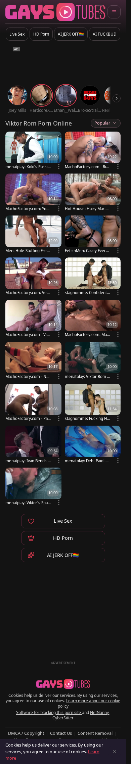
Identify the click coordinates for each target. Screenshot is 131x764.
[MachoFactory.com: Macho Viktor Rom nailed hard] (93, 319)
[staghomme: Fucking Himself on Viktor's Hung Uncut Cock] (93, 403)
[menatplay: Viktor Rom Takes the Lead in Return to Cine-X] (93, 361)
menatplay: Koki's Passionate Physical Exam (27, 166)
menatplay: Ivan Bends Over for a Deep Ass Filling (28, 461)
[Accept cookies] (114, 752)
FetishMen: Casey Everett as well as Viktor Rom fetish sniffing (88, 250)
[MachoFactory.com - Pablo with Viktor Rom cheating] (33, 403)
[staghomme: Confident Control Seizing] (93, 276)
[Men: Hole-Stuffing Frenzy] (33, 235)
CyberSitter (63, 718)
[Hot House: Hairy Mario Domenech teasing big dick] (93, 193)
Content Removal (95, 733)
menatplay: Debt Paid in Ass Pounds (86, 461)
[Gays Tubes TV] (63, 684)
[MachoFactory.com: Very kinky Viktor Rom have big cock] (33, 276)
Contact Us (61, 733)
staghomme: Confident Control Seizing (87, 292)
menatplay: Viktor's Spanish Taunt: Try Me (28, 502)
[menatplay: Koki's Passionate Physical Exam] (33, 151)
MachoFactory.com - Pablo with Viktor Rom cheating (28, 418)
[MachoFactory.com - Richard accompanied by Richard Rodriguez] (93, 151)
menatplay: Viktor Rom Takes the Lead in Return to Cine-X (87, 376)
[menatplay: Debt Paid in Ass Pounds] (93, 445)
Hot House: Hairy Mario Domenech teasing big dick (88, 208)
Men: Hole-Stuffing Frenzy (28, 250)
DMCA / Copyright (26, 733)
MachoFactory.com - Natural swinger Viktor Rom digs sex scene (27, 376)
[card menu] (59, 166)
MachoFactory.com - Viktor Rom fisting (27, 334)
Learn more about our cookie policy (89, 703)
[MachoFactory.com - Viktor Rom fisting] (33, 319)
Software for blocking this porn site (49, 712)
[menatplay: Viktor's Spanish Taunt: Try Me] (33, 487)
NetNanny (99, 712)
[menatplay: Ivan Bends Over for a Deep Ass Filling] (33, 445)
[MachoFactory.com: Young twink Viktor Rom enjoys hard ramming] (33, 193)
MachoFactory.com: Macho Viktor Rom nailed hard (87, 334)
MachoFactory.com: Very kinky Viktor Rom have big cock (27, 292)
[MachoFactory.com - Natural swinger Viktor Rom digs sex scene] (33, 361)
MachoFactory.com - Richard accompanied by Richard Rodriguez (88, 166)
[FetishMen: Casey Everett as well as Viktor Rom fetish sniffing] (93, 235)
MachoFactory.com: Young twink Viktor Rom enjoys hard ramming (28, 208)
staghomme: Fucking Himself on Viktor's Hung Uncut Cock (88, 418)
